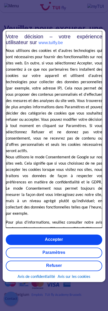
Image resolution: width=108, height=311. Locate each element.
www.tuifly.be (51, 42)
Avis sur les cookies (74, 277)
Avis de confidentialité (36, 277)
